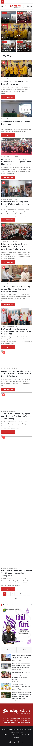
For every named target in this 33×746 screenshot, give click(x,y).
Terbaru (24, 649)
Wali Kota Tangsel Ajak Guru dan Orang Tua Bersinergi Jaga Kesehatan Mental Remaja (21, 657)
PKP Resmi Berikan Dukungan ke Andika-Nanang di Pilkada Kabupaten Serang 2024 (16, 331)
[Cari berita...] (2, 7)
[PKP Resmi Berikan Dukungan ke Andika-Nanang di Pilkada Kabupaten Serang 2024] (16, 316)
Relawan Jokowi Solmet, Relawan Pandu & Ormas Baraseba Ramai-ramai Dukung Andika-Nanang (14, 246)
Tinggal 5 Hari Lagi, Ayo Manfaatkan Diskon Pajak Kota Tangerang (21, 686)
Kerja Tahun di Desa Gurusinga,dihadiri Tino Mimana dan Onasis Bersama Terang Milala (16, 573)
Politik (4, 13)
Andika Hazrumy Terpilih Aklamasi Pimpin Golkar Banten (14, 82)
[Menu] (31, 7)
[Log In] (28, 7)
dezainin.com (19, 732)
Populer (9, 649)
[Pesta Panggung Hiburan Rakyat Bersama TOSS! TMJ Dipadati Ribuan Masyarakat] (24, 17)
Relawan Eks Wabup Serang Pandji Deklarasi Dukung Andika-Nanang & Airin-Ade (15, 204)
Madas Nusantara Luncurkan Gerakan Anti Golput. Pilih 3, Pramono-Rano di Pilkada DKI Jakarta (16, 373)
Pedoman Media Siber (19, 735)
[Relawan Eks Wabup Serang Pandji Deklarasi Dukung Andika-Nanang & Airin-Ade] (8, 46)
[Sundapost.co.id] (17, 6)
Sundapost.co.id (22, 729)
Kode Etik (27, 735)
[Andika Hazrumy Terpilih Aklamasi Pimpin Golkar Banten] (16, 31)
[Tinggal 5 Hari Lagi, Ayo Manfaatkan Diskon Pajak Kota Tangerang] (6, 686)
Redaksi (4, 79)
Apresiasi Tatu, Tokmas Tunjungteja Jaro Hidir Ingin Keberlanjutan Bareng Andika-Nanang (16, 416)
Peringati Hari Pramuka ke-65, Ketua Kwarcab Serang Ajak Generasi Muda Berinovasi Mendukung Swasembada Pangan (21, 675)
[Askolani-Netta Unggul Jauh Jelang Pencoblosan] (8, 17)
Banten (5, 25)
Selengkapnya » (8, 97)
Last (16, 598)
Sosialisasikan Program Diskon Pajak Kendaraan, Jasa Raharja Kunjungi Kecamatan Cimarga (21, 665)
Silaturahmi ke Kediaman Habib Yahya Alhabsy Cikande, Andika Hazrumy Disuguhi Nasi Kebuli (16, 289)
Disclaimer (16, 737)
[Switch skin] (5, 7)
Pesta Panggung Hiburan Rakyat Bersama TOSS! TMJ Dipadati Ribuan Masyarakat (16, 161)
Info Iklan (10, 735)
